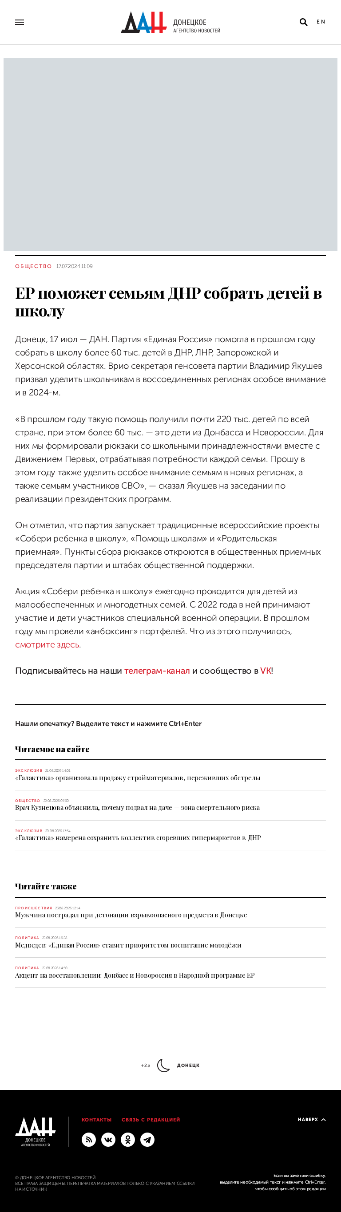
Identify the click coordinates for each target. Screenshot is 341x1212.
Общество (33, 266)
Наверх (308, 1119)
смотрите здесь (47, 645)
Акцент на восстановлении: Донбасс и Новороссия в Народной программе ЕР (135, 975)
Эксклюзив (29, 771)
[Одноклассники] (128, 1139)
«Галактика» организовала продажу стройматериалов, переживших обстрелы (138, 777)
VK (265, 671)
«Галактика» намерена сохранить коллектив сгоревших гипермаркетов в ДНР (138, 837)
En (321, 22)
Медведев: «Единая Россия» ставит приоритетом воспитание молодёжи (128, 944)
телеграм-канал (157, 671)
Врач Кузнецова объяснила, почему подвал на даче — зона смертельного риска (137, 807)
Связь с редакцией (151, 1120)
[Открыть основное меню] (19, 22)
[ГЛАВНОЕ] (147, 1139)
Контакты (97, 1120)
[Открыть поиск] (304, 22)
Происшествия (33, 908)
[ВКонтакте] (108, 1139)
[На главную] (170, 22)
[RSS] (89, 1139)
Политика (27, 938)
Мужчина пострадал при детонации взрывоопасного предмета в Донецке (131, 914)
